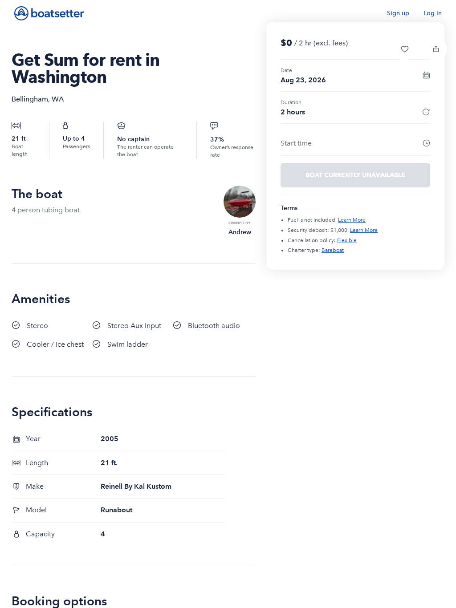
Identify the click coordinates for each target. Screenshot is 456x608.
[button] (405, 49)
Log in (432, 13)
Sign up (398, 13)
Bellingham (30, 99)
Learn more (352, 220)
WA (58, 99)
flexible (347, 240)
